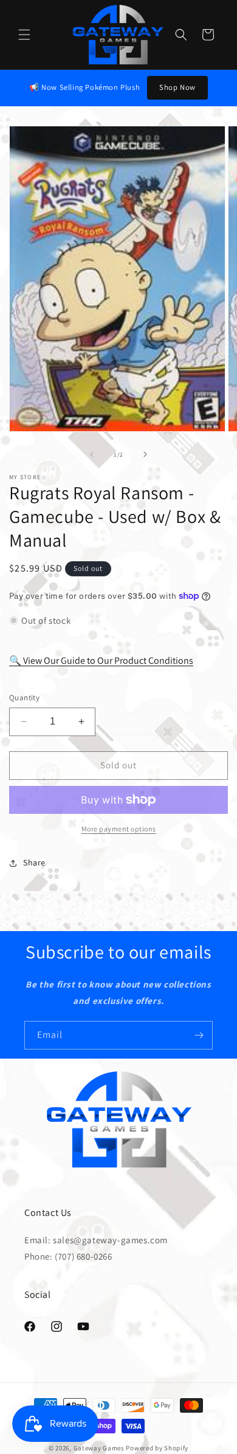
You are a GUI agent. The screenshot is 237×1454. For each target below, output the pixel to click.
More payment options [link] (118, 828)
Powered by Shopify (157, 1448)
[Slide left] (91, 454)
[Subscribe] (198, 1035)
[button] (24, 34)
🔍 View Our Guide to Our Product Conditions (101, 660)
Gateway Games (99, 1448)
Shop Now (177, 87)
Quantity (24, 697)
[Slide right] (145, 454)
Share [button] (34, 862)
